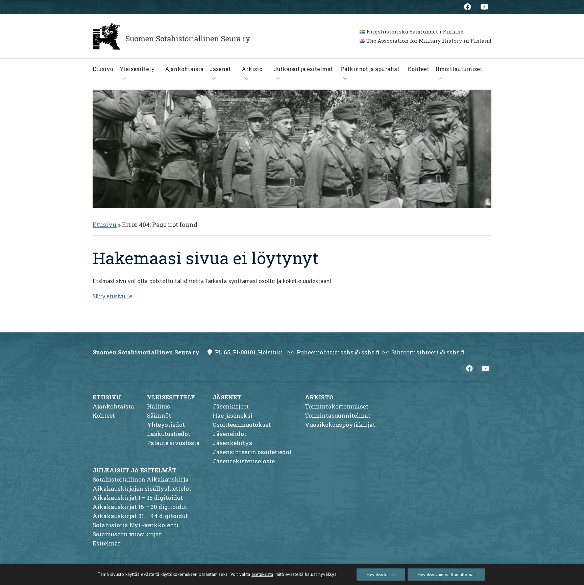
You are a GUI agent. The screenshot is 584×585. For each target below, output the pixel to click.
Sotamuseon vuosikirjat (127, 534)
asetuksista (262, 574)
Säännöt (159, 415)
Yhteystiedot (166, 424)
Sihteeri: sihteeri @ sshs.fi (428, 352)
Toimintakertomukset (336, 406)
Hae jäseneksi (232, 415)
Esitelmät (106, 543)
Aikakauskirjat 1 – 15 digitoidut (138, 497)
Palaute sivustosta (173, 443)
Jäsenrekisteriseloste (244, 461)
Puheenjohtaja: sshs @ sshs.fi (338, 352)
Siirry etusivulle (112, 296)
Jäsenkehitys (232, 443)
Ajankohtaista (184, 68)
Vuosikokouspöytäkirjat (340, 424)
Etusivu (103, 68)
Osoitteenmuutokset (242, 424)
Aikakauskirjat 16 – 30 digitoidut (140, 507)
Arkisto (252, 68)
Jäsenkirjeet (231, 406)
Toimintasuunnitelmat (337, 415)
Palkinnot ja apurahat (370, 68)
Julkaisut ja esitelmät (303, 68)
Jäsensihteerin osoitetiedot (252, 452)
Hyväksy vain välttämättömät (446, 574)
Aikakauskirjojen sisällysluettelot (142, 488)
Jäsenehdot (229, 434)
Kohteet (418, 68)
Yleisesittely (137, 68)
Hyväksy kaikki (381, 574)
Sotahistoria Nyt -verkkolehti (135, 525)
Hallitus (158, 406)
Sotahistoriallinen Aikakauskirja (141, 479)
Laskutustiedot (168, 434)
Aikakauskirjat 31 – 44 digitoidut (140, 516)
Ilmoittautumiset (458, 68)
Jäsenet (220, 68)
